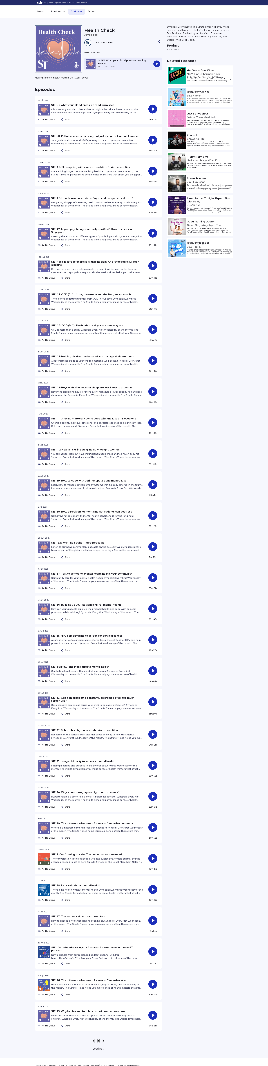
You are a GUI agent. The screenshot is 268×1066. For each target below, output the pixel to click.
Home (41, 11)
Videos (92, 11)
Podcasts (77, 11)
